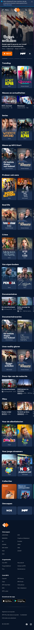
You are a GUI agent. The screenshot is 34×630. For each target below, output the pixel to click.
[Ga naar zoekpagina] (25, 10)
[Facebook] (27, 624)
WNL (19, 547)
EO (3, 541)
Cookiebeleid (23, 615)
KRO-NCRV (5, 547)
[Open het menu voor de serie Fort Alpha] (15, 68)
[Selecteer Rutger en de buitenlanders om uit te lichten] (4, 58)
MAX (3, 550)
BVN (3, 588)
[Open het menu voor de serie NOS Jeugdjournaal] (30, 456)
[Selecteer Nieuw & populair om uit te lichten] (29, 58)
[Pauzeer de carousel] (30, 54)
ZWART (20, 550)
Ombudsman (21, 584)
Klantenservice (21, 569)
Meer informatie (7, 4)
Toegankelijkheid (6, 566)
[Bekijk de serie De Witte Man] (24, 331)
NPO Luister (5, 591)
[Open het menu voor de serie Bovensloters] (15, 180)
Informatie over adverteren (9, 618)
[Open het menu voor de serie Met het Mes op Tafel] (30, 180)
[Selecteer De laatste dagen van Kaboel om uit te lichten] (17, 58)
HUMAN (4, 544)
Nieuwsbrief (21, 562)
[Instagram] (31, 624)
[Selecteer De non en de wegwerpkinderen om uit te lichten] (23, 58)
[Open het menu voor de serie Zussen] (30, 269)
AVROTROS (5, 535)
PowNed (20, 541)
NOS (3, 554)
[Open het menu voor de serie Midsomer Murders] (15, 239)
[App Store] (7, 601)
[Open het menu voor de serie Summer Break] (15, 456)
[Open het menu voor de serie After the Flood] (30, 239)
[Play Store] (20, 601)
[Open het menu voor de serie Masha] (15, 426)
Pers (3, 569)
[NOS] (9, 510)
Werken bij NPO (22, 566)
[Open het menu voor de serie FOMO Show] (15, 209)
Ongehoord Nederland (23, 538)
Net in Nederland (22, 588)
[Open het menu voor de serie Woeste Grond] (15, 120)
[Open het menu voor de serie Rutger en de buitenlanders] (15, 351)
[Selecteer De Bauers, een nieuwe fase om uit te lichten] (11, 58)
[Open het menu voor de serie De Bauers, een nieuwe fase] (30, 150)
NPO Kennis (21, 578)
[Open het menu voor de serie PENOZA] (15, 269)
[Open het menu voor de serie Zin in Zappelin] (30, 426)
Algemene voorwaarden (8, 611)
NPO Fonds (20, 581)
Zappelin (4, 578)
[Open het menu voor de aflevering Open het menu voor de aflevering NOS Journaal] (15, 97)
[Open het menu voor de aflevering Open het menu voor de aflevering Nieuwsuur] (30, 97)
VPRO (19, 544)
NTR (19, 535)
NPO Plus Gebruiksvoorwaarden (10, 615)
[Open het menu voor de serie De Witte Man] (30, 321)
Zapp (3, 581)
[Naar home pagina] (17, 10)
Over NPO (4, 562)
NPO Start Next (6, 584)
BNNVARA (4, 538)
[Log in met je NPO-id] (30, 10)
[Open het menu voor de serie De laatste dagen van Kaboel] (15, 150)
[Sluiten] (32, 2)
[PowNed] (24, 510)
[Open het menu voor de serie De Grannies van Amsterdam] (30, 68)
